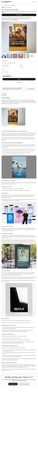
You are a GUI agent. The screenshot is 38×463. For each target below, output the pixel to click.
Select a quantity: (5, 60)
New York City (9, 5)
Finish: (3, 69)
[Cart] (33, 2)
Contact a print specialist (24, 384)
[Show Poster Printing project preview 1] (4, 56)
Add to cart (19, 79)
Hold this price (19, 82)
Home (2, 5)
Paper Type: (21, 65)
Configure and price (19, 14)
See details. (15, 19)
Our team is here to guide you (27, 358)
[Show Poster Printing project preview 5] (26, 56)
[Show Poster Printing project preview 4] (20, 56)
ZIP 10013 (3, 12)
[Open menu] (36, 2)
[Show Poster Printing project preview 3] (15, 56)
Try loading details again (31, 88)
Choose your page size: (5, 65)
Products (5, 5)
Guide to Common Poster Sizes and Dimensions (22, 199)
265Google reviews (9, 7)
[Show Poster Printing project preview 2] (9, 56)
